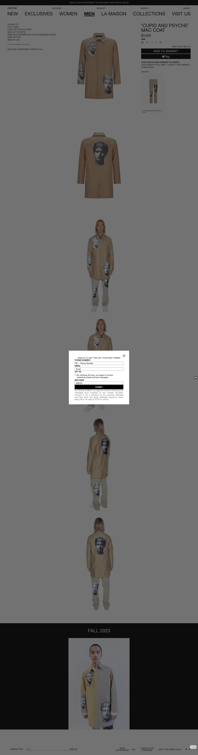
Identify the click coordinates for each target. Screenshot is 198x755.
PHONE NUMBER (82, 360)
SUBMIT (99, 387)
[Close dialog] (124, 356)
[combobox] (77, 363)
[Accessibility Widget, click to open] (196, 377)
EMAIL (78, 366)
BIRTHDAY (79, 380)
